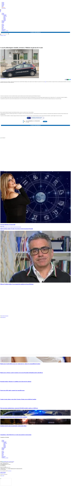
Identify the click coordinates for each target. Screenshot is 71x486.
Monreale (3, 21)
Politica (3, 5)
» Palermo (1, 35)
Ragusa (5, 18)
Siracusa (3, 3)
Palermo (3, 2)
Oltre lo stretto (4, 8)
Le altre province (4, 14)
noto (45, 81)
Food (2, 6)
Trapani (5, 19)
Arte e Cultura (4, 29)
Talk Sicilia (3, 7)
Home (3, 451)
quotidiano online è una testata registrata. (7, 461)
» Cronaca (4, 35)
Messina (5, 17)
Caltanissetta (5, 443)
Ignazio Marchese (3, 78)
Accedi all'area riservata (35, 32)
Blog (2, 28)
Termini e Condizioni (3, 472)
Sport (2, 26)
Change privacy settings (5, 30)
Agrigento (5, 15)
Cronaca (3, 4)
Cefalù (3, 22)
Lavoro (3, 27)
